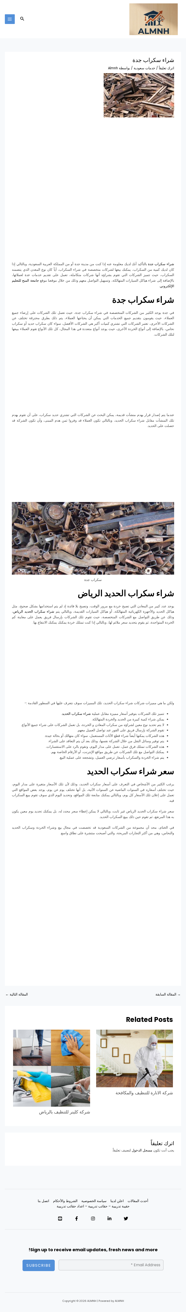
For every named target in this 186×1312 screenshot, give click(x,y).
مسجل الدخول (142, 1150)
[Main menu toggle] (10, 19)
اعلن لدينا (117, 1201)
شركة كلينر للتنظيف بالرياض (64, 1112)
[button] (22, 19)
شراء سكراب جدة (161, 264)
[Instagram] (93, 1218)
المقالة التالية (16, 994)
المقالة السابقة (168, 994)
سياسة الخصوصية (94, 1201)
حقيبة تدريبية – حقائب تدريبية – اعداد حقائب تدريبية (93, 1206)
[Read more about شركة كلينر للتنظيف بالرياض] (51, 1068)
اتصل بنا (43, 1201)
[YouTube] (60, 1218)
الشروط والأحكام (65, 1201)
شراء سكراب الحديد (76, 713)
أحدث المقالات (138, 1201)
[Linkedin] (109, 1218)
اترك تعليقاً (166, 68)
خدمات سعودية (144, 68)
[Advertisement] (93, 158)
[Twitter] (126, 1218)
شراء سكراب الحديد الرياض (33, 611)
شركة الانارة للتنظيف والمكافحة (144, 1093)
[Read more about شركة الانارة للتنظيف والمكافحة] (134, 1058)
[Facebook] (76, 1218)
